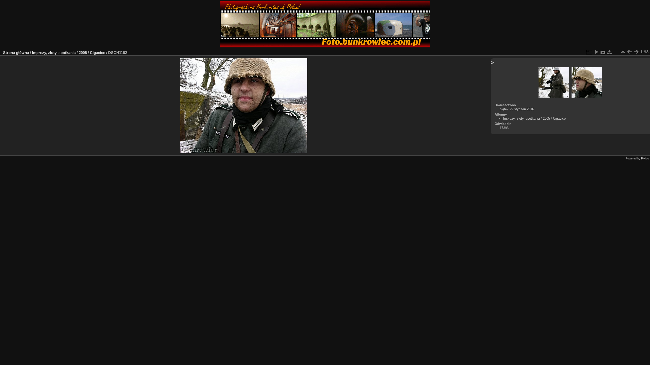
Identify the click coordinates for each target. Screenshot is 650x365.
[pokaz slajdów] (596, 52)
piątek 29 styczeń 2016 (517, 109)
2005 (83, 52)
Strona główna (16, 52)
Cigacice (97, 52)
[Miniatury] (623, 52)
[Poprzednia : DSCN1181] (629, 52)
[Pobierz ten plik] (609, 52)
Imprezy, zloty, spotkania (54, 52)
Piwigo (645, 158)
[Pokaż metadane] (603, 52)
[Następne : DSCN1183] (636, 52)
